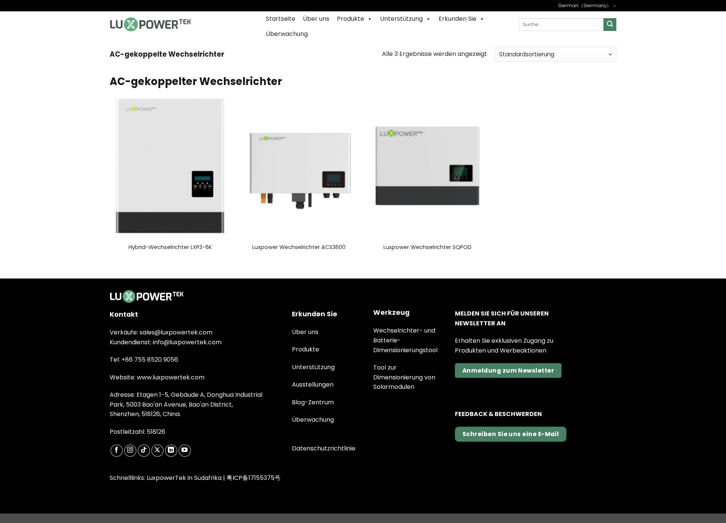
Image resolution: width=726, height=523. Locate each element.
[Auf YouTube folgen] (184, 450)
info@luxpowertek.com (187, 342)
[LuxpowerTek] (150, 24)
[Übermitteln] (609, 24)
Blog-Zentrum (313, 402)
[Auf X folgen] (157, 450)
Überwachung (287, 33)
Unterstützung (401, 18)
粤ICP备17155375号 (253, 477)
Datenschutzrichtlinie (323, 448)
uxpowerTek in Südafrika (185, 477)
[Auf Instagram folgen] (130, 450)
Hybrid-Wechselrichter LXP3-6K (170, 247)
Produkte (350, 18)
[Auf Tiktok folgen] (144, 450)
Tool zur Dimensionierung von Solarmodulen (404, 377)
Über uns (316, 18)
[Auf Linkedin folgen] (171, 450)
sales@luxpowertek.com (176, 332)
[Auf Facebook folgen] (116, 450)
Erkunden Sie (457, 18)
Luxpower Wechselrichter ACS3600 (299, 247)
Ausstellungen (313, 384)
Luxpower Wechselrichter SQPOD (427, 247)
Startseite (280, 18)
